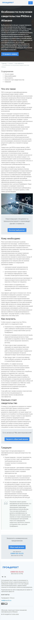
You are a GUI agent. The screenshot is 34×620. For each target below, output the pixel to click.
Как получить (9, 78)
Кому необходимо (10, 76)
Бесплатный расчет (17, 230)
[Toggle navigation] (30, 2)
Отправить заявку (10, 54)
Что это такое (9, 74)
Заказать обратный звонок (17, 439)
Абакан (12, 598)
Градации (8, 81)
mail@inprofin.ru (6, 600)
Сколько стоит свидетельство (14, 80)
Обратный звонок (17, 547)
